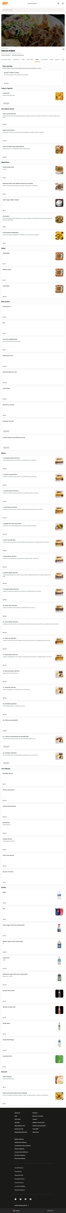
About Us (17, 1113)
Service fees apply (5, 55)
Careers (35, 1119)
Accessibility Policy (19, 1179)
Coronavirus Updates (20, 1186)
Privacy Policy (18, 1171)
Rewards (17, 1122)
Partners (35, 1113)
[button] (6, 59)
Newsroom (36, 1132)
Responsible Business (21, 1132)
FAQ (16, 1116)
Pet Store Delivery (20, 1155)
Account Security (19, 1182)
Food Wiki (35, 1129)
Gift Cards (17, 1119)
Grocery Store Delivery (21, 1152)
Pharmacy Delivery (20, 1158)
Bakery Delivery (19, 1139)
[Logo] (5, 3)
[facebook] (21, 1200)
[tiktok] (31, 1200)
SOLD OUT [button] (6, 103)
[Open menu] (62, 3)
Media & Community (38, 1122)
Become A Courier (38, 1116)
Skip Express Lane (20, 1126)
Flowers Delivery (19, 1149)
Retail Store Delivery (20, 1142)
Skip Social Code (19, 1175)
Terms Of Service (19, 1168)
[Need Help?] (58, 3)
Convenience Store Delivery (23, 1145)
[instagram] (26, 1200)
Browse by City (19, 1129)
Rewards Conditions (20, 1190)
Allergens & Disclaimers (18, 55)
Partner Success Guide (39, 1126)
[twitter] (16, 1200)
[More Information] (63, 49)
